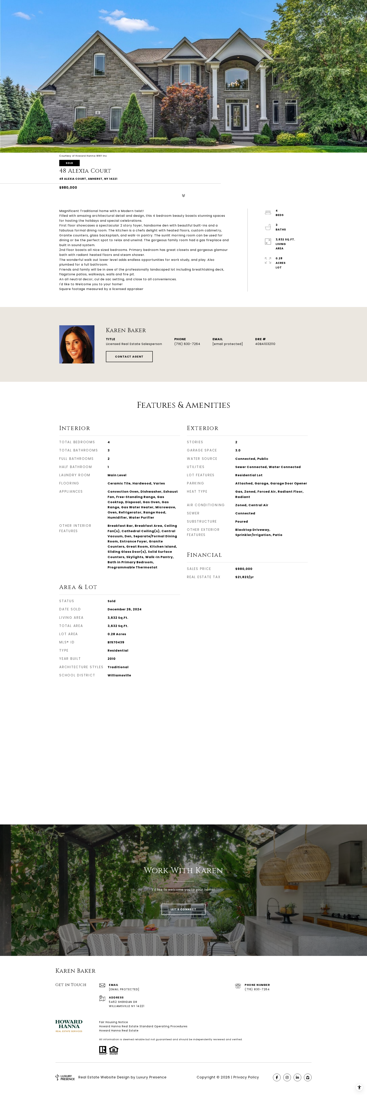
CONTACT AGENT (129, 357)
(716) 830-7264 (187, 344)
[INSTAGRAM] (287, 1077)
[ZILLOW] (308, 1077)
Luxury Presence (151, 1077)
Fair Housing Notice (113, 1022)
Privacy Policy (246, 1077)
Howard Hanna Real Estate (119, 1030)
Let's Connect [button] (183, 909)
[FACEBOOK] (277, 1077)
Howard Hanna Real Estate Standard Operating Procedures (143, 1026)
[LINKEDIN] (297, 1077)
